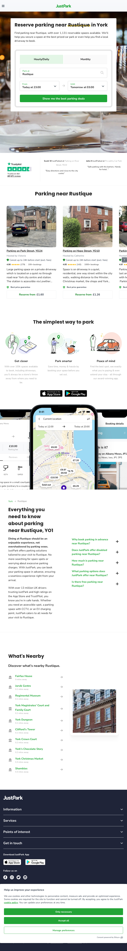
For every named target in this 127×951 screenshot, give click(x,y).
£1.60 (31, 294)
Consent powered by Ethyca (108, 937)
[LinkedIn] (25, 877)
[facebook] (5, 877)
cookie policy (11, 902)
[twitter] (19, 877)
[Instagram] (12, 877)
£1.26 (87, 294)
